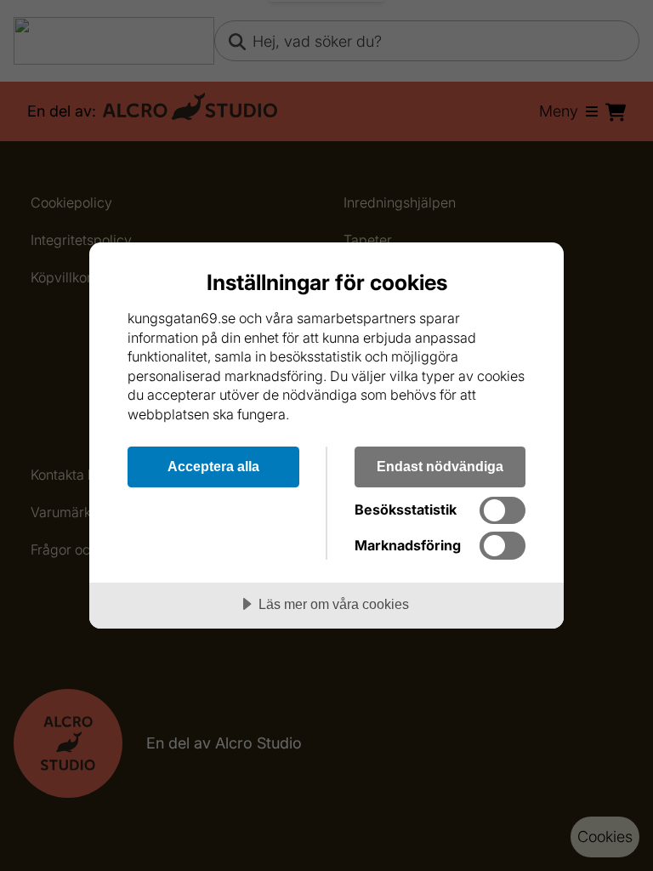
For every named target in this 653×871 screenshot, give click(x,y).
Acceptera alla (213, 466)
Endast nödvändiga (440, 466)
